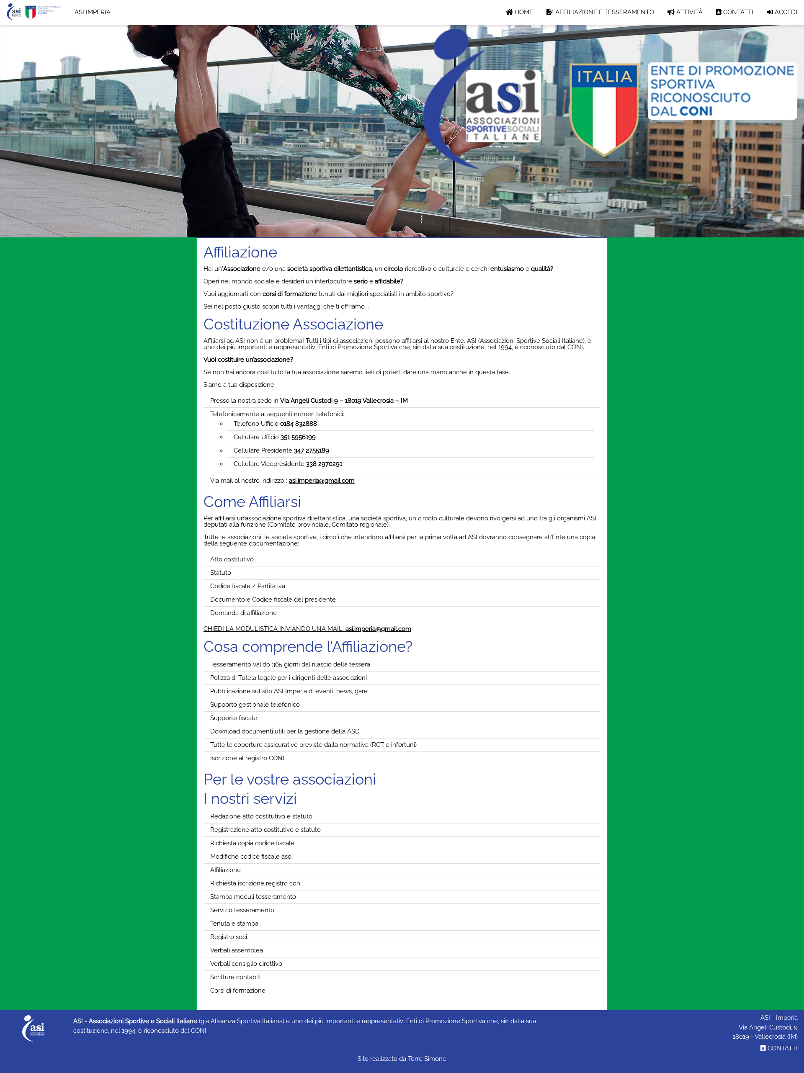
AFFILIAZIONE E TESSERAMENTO (604, 12)
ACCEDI (785, 12)
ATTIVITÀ (689, 12)
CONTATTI (737, 12)
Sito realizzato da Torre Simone (402, 1059)
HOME (523, 12)
